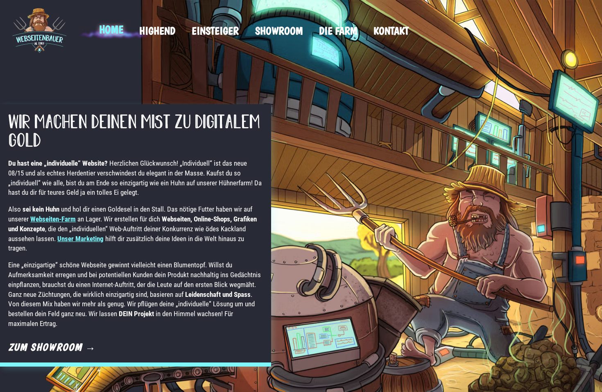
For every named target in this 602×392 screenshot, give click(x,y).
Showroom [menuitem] (279, 30)
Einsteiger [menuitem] (215, 30)
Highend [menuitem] (157, 30)
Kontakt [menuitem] (391, 30)
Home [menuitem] (111, 29)
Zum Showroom (52, 347)
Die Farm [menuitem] (338, 30)
